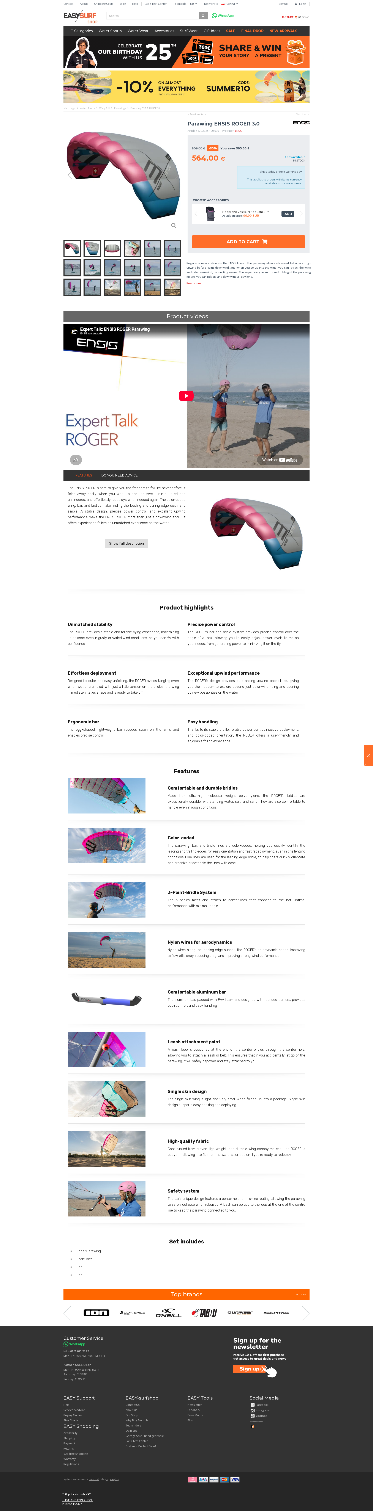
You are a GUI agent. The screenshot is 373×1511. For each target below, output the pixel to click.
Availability (70, 1433)
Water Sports (110, 31)
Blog (123, 4)
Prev (67, 175)
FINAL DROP (252, 31)
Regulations (71, 1464)
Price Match (195, 1415)
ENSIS (238, 131)
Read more (193, 283)
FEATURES (83, 475)
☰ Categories (81, 31)
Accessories (164, 31)
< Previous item (197, 114)
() (304, 17)
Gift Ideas (212, 31)
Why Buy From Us (137, 1420)
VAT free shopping (75, 1454)
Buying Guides (72, 1415)
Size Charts (70, 1420)
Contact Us (133, 1405)
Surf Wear (189, 31)
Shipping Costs (104, 4)
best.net (94, 1479)
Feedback (194, 1410)
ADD (288, 214)
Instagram (262, 1410)
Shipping (69, 1438)
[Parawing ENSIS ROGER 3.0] (123, 175)
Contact (68, 4)
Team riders (181, 4)
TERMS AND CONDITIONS (77, 1500)
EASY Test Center (156, 4)
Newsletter (195, 1405)
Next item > (303, 114)
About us (131, 1410)
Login (302, 4)
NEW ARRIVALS (283, 31)
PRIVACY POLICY (72, 1504)
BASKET (288, 17)
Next (179, 175)
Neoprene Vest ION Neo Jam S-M (245, 211)
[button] (368, 755)
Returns (68, 1448)
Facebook (262, 1405)
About (84, 4)
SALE (230, 31)
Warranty (69, 1459)
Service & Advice (74, 1410)
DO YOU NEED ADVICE (119, 475)
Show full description (126, 543)
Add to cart (244, 241)
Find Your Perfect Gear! (141, 1446)
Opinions (132, 1431)
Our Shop (132, 1415)
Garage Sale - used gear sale (145, 1436)
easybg (114, 1479)
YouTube (261, 1416)
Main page (69, 108)
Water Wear (138, 31)
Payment (69, 1443)
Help (135, 4)
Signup (283, 4)
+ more (301, 1294)
